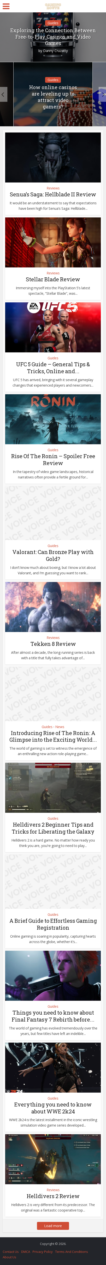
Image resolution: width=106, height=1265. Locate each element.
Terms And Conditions (71, 1251)
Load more (53, 1225)
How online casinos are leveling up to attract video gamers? (53, 97)
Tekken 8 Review (53, 643)
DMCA (25, 1251)
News (59, 727)
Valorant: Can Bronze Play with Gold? (53, 555)
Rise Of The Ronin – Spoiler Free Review (53, 459)
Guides (53, 23)
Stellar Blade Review (53, 279)
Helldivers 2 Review (53, 1196)
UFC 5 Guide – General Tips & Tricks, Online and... (53, 368)
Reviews (53, 188)
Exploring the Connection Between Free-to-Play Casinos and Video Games (53, 36)
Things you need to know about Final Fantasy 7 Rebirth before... (53, 1016)
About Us (9, 1257)
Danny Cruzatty (55, 51)
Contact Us (11, 1251)
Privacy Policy (43, 1251)
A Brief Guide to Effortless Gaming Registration (53, 924)
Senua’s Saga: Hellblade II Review (53, 194)
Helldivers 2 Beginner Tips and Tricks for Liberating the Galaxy (53, 828)
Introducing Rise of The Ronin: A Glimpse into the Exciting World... (53, 736)
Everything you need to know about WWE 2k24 (53, 1108)
